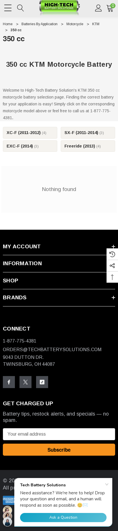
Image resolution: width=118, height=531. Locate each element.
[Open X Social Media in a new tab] (25, 382)
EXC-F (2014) (23, 145)
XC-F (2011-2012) (26, 132)
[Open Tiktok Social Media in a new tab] (42, 382)
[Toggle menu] (8, 7)
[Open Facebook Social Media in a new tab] (9, 382)
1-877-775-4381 (19, 341)
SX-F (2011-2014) (84, 132)
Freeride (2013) (82, 145)
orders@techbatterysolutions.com (52, 349)
